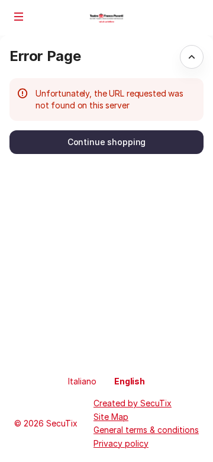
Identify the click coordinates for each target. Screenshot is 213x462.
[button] (19, 17)
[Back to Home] (106, 17)
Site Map (110, 417)
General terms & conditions (146, 430)
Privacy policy (121, 443)
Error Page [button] (44, 56)
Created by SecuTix (132, 403)
